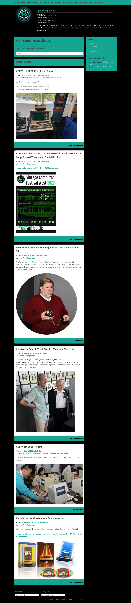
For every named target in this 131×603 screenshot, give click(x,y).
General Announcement (32, 453)
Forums (29, 2)
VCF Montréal (41, 23)
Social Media (93, 2)
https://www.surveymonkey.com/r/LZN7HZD (33, 89)
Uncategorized (29, 164)
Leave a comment (76, 145)
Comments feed (94, 49)
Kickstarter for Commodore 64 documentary (41, 518)
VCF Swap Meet (42, 17)
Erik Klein (38, 451)
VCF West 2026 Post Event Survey (35, 71)
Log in (91, 44)
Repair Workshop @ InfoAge (46, 20)
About (101, 2)
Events (23, 2)
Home (17, 2)
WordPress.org (94, 51)
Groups (35, 2)
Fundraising (67, 2)
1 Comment (78, 341)
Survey (32, 78)
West (59, 78)
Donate (74, 2)
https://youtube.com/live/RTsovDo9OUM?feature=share (37, 168)
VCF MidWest (41, 15)
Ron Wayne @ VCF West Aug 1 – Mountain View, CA (45, 349)
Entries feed (93, 46)
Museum (43, 2)
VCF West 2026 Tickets (29, 446)
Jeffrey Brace (43, 75)
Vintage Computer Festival (46, 78)
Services (50, 2)
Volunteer (57, 2)
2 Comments (78, 510)
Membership (82, 2)
